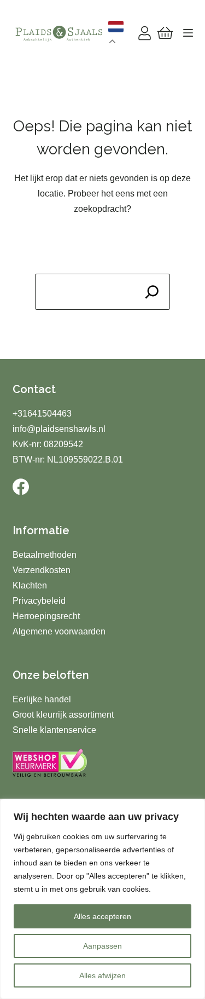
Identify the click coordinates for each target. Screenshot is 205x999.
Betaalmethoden (45, 554)
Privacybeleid (39, 600)
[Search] (152, 291)
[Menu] (188, 33)
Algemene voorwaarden (59, 631)
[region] (102, 899)
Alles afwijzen (102, 975)
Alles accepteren (102, 916)
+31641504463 (42, 413)
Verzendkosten (42, 570)
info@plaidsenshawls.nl (59, 429)
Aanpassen (102, 946)
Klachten (30, 585)
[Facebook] (21, 486)
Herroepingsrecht (46, 616)
